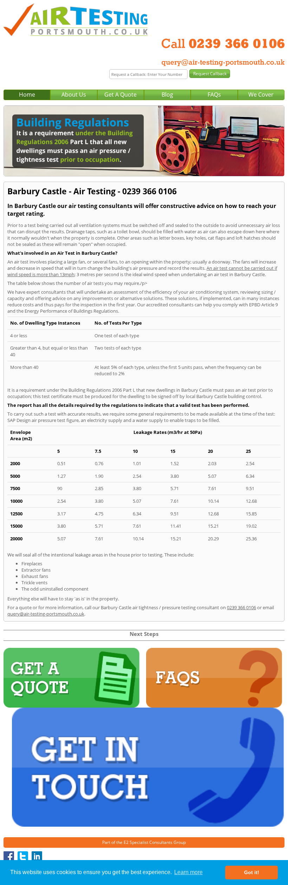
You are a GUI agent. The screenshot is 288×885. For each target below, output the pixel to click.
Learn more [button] (188, 872)
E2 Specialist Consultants (148, 842)
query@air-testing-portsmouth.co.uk (45, 614)
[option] (144, 140)
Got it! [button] (251, 872)
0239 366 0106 (241, 607)
